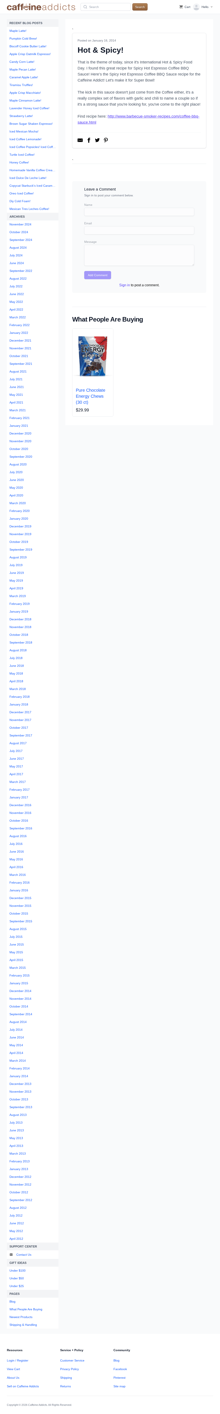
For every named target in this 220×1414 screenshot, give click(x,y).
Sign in (124, 285)
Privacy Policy (69, 1369)
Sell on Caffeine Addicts (23, 1386)
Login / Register (17, 1360)
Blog (116, 1360)
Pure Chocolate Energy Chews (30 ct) (90, 396)
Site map (119, 1386)
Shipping (66, 1377)
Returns (65, 1386)
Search (140, 7)
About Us (13, 1377)
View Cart (13, 1369)
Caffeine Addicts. (38, 1404)
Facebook (120, 1369)
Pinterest (119, 1377)
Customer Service (72, 1360)
